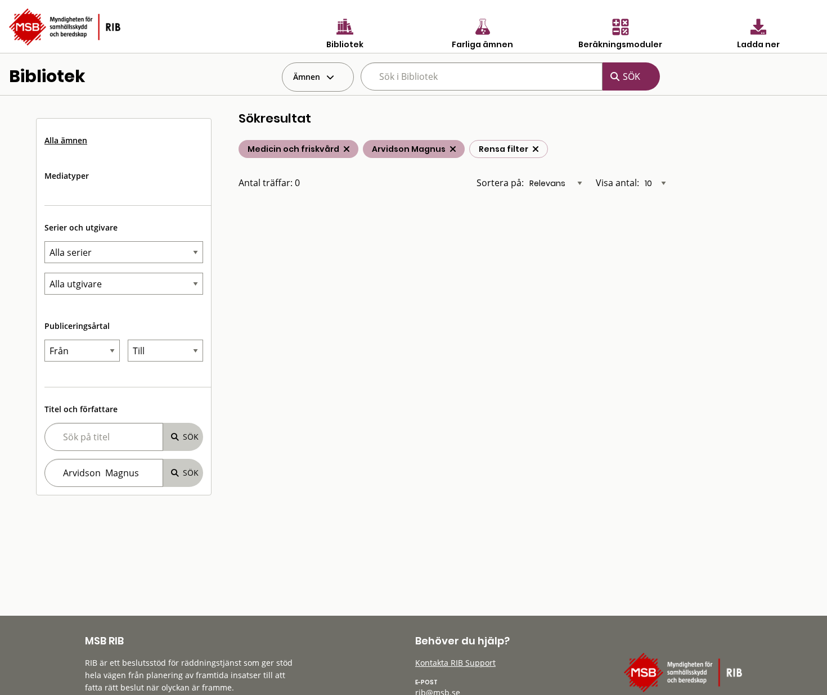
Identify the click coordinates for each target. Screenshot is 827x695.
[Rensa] (535, 149)
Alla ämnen (65, 140)
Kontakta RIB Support (455, 662)
